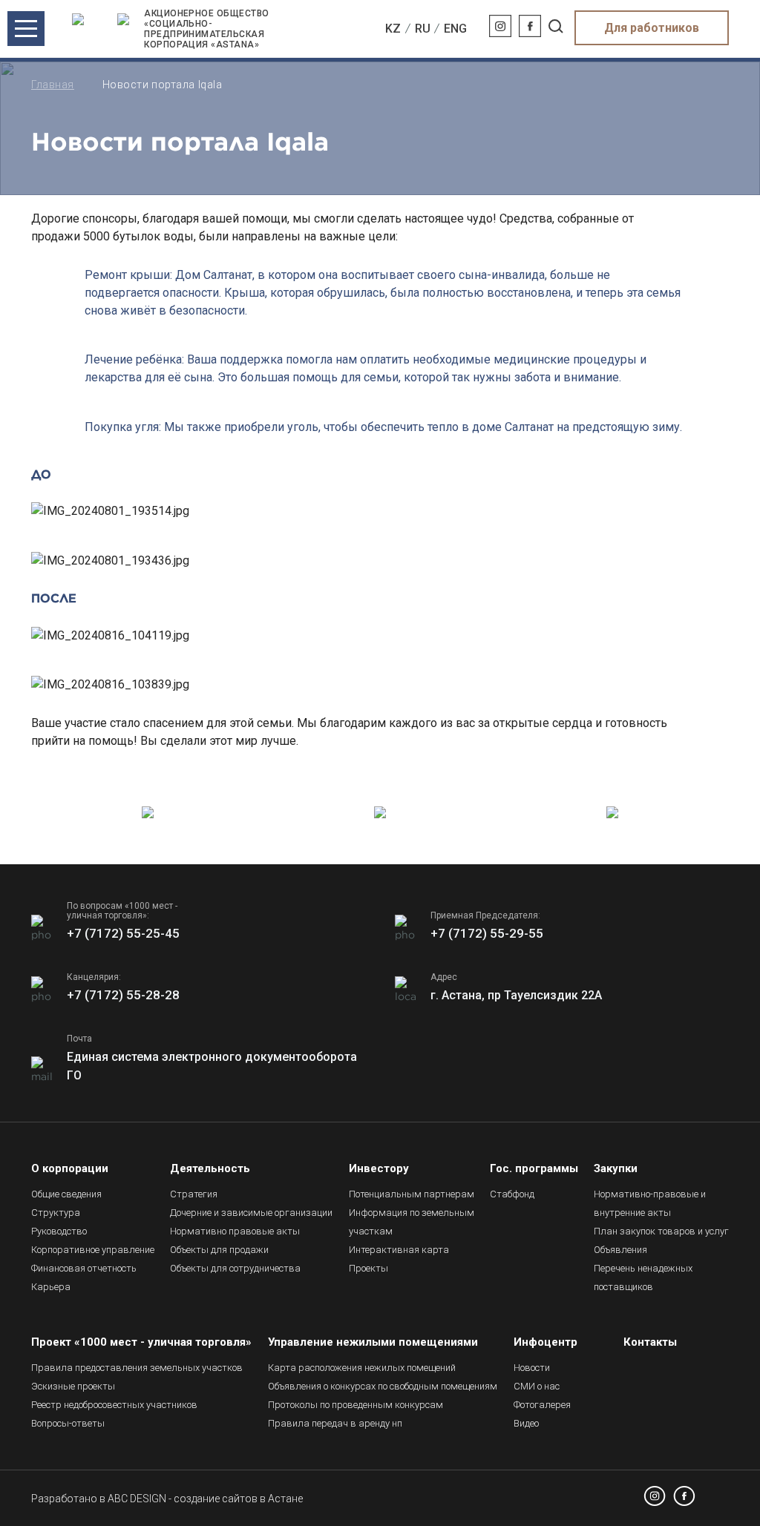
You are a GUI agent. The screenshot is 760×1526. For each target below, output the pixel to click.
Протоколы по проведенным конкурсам (355, 1404)
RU (422, 29)
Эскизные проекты (73, 1386)
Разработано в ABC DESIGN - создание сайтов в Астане (167, 1498)
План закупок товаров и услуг (661, 1231)
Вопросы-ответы (68, 1423)
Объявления (620, 1249)
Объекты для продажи (219, 1249)
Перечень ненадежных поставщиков (643, 1277)
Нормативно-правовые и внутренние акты (650, 1203)
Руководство (59, 1231)
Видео (526, 1423)
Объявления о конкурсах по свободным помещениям (382, 1386)
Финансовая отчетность (84, 1268)
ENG (455, 29)
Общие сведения (66, 1194)
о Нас (537, 1386)
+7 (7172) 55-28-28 (123, 994)
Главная (52, 85)
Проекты (368, 1268)
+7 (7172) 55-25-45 (123, 933)
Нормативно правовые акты (235, 1231)
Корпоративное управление (92, 1249)
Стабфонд (512, 1194)
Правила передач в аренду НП (335, 1423)
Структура (55, 1212)
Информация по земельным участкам (411, 1222)
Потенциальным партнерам (411, 1194)
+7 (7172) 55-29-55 (486, 933)
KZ (393, 29)
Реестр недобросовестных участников (114, 1404)
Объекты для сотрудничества (235, 1268)
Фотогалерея (542, 1404)
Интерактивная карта (399, 1249)
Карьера (51, 1286)
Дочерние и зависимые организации (251, 1212)
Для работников (651, 28)
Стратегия (193, 1194)
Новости (532, 1367)
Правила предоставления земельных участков (137, 1367)
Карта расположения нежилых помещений (362, 1367)
